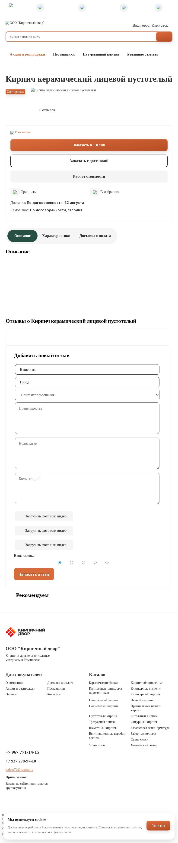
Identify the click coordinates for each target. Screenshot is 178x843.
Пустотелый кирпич (103, 716)
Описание (22, 236)
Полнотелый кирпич (103, 706)
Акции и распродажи (27, 54)
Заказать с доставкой (89, 161)
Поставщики (64, 54)
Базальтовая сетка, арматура (150, 728)
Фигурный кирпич (144, 722)
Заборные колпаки (143, 733)
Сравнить (28, 192)
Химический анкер (144, 745)
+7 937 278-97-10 (21, 761)
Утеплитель (97, 745)
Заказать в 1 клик (89, 145)
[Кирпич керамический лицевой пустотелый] (91, 90)
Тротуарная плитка (102, 722)
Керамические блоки (103, 682)
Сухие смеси (139, 739)
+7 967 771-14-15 (22, 752)
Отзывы (11, 694)
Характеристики (56, 236)
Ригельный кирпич (144, 716)
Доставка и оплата (95, 236)
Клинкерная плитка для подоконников (105, 690)
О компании (14, 682)
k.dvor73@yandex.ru (19, 769)
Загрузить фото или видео (45, 516)
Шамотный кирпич (102, 728)
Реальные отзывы (142, 54)
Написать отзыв (34, 574)
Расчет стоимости (89, 176)
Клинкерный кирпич (145, 694)
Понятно (158, 825)
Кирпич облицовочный (147, 682)
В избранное (109, 192)
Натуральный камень (101, 54)
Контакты (53, 694)
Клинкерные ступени (145, 688)
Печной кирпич (142, 700)
